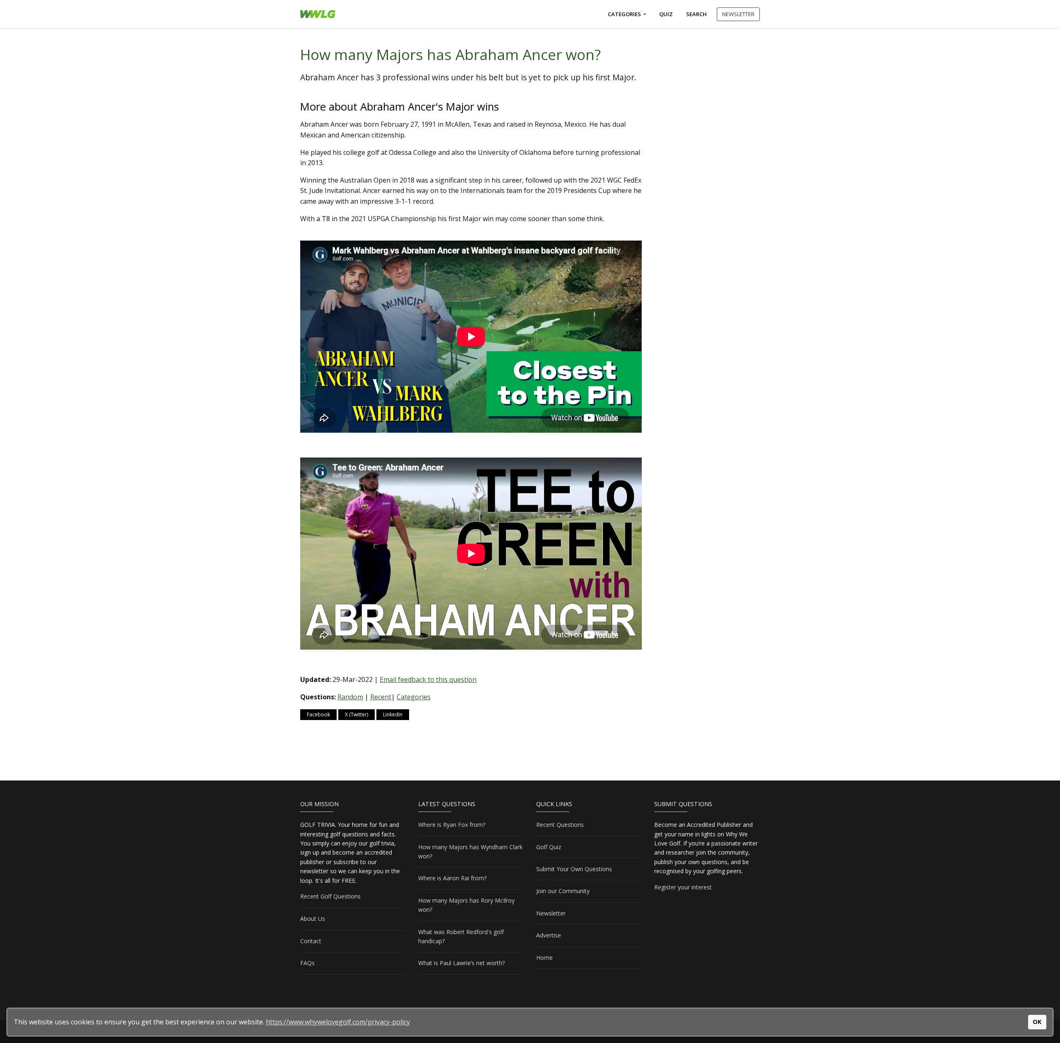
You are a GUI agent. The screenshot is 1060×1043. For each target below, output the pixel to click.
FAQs (307, 963)
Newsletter (551, 913)
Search (696, 14)
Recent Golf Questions (330, 896)
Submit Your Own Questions (574, 869)
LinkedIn (392, 714)
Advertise (548, 935)
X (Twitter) (356, 714)
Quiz (666, 14)
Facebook (318, 714)
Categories (625, 14)
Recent (380, 696)
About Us (312, 919)
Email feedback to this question (428, 679)
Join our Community (563, 891)
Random (350, 696)
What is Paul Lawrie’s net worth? (461, 963)
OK (1037, 1022)
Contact (310, 941)
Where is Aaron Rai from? (452, 878)
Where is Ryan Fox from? (451, 825)
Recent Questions (560, 825)
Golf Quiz (548, 847)
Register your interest (683, 887)
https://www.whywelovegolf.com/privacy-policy (338, 1021)
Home (544, 957)
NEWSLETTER (738, 14)
